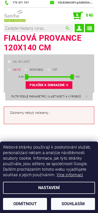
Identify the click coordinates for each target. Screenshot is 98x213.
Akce (17, 70)
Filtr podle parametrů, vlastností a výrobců (46, 96)
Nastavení (49, 187)
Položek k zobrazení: (49, 85)
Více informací (70, 174)
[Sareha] (15, 15)
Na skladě (21, 61)
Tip (55, 70)
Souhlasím (73, 203)
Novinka (36, 70)
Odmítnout (25, 203)
